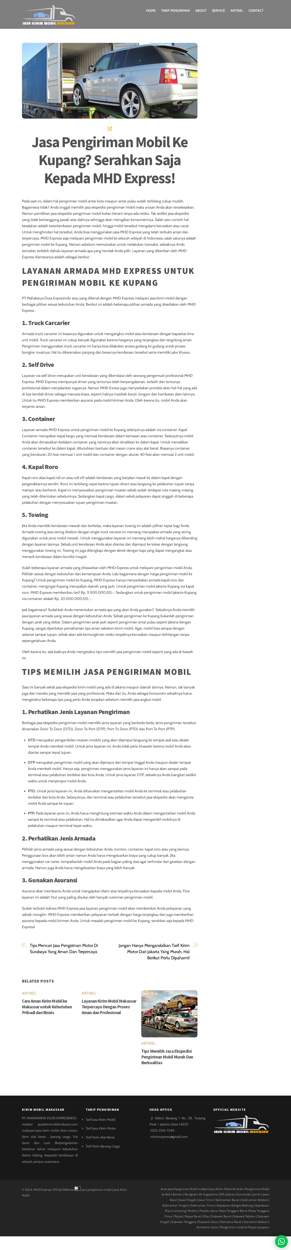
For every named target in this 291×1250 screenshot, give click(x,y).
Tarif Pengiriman (175, 11)
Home (151, 11)
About (200, 11)
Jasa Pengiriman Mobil (183, 1189)
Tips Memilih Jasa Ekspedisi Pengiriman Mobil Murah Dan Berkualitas (167, 1057)
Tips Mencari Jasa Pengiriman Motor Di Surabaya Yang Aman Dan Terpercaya (64, 948)
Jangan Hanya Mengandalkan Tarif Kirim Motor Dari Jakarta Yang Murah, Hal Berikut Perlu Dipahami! (154, 951)
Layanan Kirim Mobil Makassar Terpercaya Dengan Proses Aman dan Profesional (109, 1006)
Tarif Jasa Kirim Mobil (100, 1120)
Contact (256, 11)
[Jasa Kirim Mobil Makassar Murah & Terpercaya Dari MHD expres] (48, 23)
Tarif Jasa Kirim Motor (101, 1128)
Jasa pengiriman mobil (97, 1190)
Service (218, 11)
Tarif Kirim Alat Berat (100, 1137)
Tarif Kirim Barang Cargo (103, 1146)
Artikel (236, 11)
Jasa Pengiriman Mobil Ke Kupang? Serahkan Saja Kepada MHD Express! (110, 159)
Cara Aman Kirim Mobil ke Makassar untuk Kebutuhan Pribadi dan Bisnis (47, 1006)
